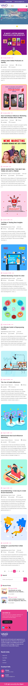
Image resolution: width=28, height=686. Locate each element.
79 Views (19, 120)
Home (3, 18)
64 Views (4, 228)
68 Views (24, 384)
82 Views (4, 280)
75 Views (4, 552)
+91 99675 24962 (8, 1)
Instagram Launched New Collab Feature (12, 546)
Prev (5, 571)
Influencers (10, 384)
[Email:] (2, 675)
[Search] (25, 579)
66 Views (24, 440)
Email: (7, 675)
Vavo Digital (17, 173)
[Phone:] (2, 671)
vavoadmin (4, 67)
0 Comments (13, 67)
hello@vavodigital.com (19, 1)
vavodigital (4, 122)
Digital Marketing (4, 173)
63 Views (4, 333)
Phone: (7, 670)
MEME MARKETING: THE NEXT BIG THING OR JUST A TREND (13, 170)
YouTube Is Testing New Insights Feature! (12, 223)
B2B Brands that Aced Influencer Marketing (12, 436)
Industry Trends (4, 65)
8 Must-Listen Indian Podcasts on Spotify (12, 61)
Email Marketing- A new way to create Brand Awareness (13, 491)
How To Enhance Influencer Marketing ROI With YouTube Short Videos (13, 116)
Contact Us (7, 621)
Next (23, 571)
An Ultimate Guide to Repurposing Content (12, 328)
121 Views (19, 65)
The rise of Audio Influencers (10, 382)
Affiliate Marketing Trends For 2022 (12, 276)
